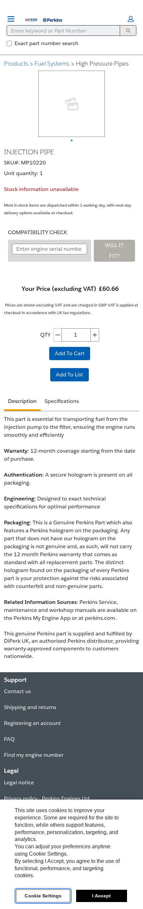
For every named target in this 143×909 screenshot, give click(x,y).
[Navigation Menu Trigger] (11, 19)
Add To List (69, 374)
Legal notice (19, 782)
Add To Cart (69, 353)
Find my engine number (34, 754)
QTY (45, 334)
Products (16, 63)
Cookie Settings (43, 895)
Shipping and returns (30, 707)
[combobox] (60, 30)
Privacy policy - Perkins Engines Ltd (46, 798)
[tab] (22, 402)
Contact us (17, 691)
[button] (131, 19)
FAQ (9, 739)
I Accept (101, 895)
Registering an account (32, 723)
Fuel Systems (52, 63)
